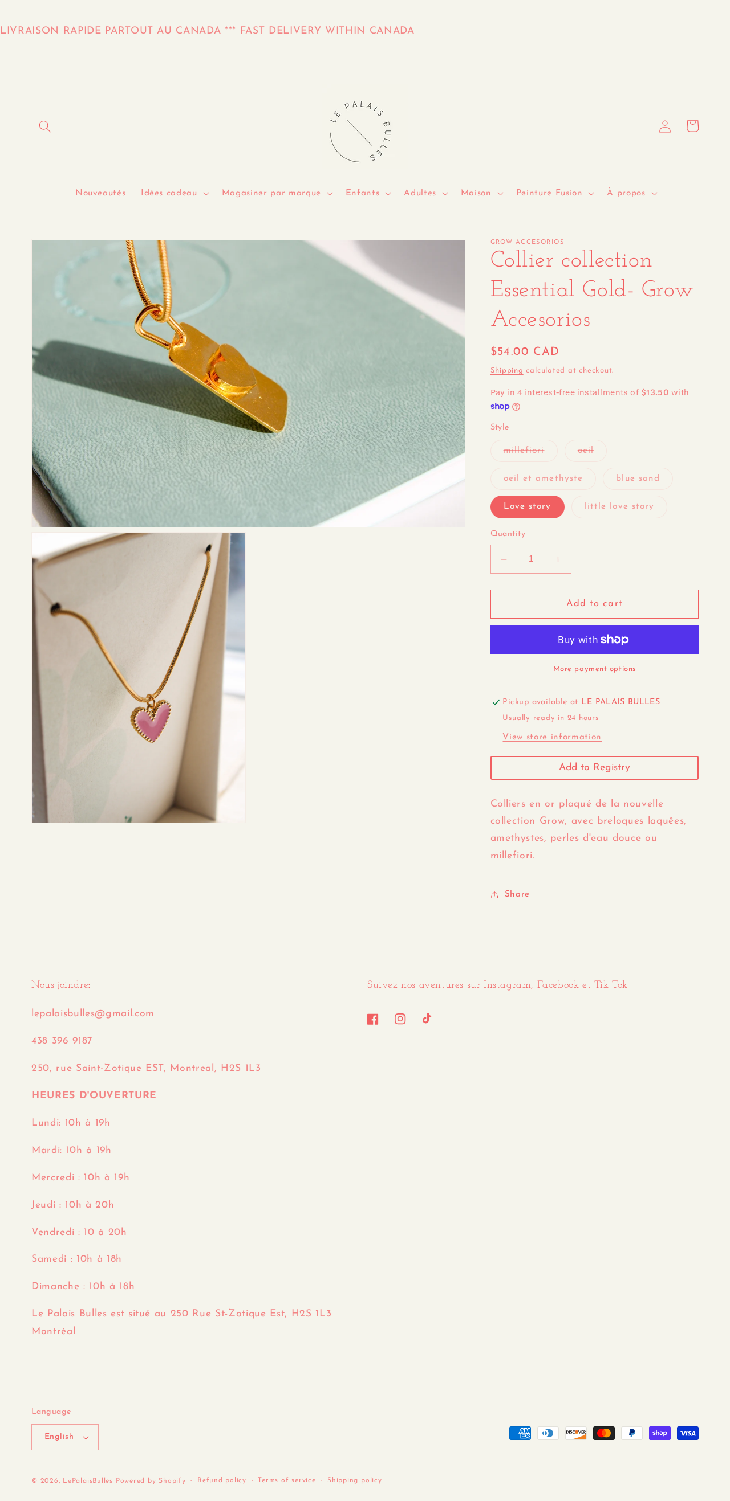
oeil (592, 453)
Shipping (507, 370)
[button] (45, 126)
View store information (552, 737)
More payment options (594, 669)
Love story (527, 507)
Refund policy (221, 1480)
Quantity (508, 534)
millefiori (531, 453)
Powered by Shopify (151, 1481)
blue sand (644, 481)
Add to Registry (594, 767)
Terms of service (286, 1480)
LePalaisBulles (88, 1481)
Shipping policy (354, 1480)
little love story (626, 510)
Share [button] (517, 894)
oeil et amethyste (550, 481)
